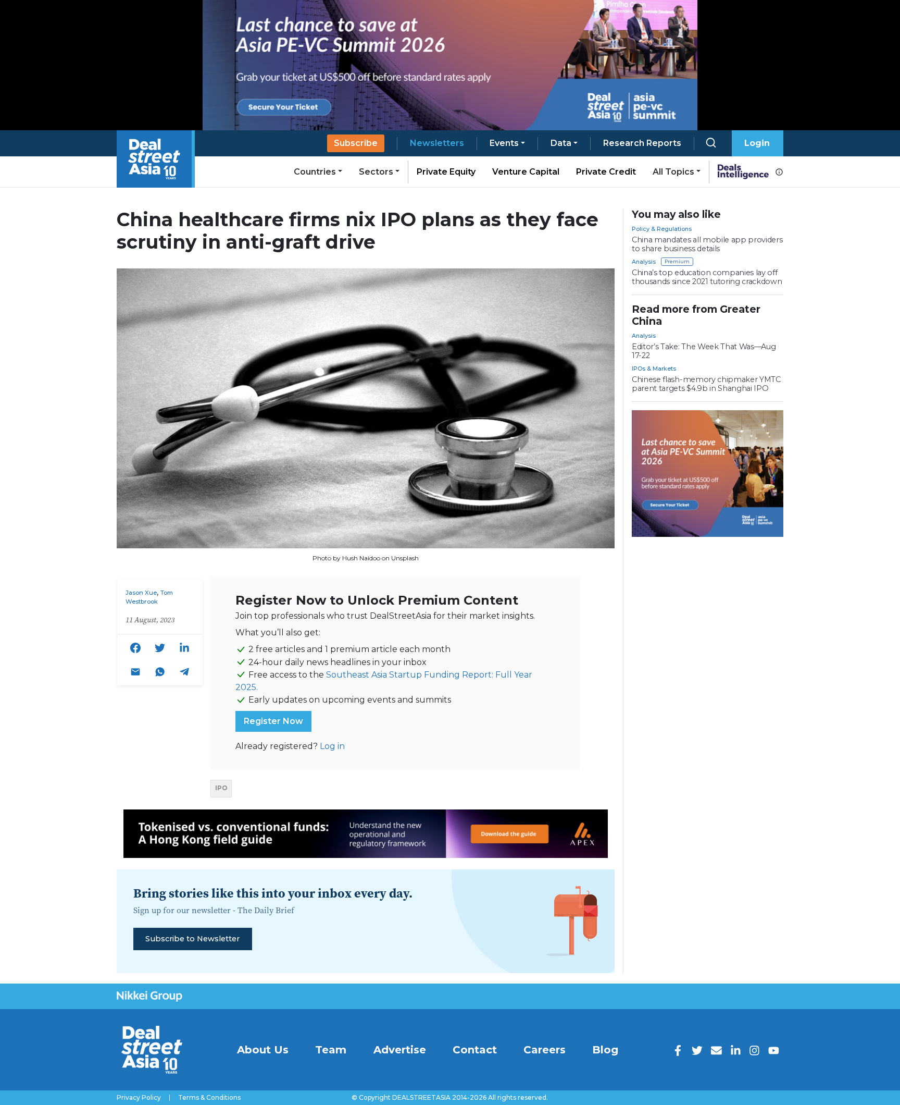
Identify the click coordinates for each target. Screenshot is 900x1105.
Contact (475, 1049)
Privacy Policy (139, 1098)
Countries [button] (315, 172)
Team (330, 1049)
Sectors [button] (376, 172)
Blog (605, 1049)
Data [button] (561, 143)
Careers (544, 1049)
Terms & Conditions (209, 1098)
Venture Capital (525, 172)
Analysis (644, 261)
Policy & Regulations (662, 228)
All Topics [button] (673, 172)
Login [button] (757, 143)
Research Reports (642, 143)
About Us (263, 1049)
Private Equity (446, 172)
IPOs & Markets (654, 368)
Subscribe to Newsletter (192, 938)
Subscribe (356, 143)
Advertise (399, 1049)
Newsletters (437, 143)
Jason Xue (141, 592)
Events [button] (504, 143)
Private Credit (606, 172)
